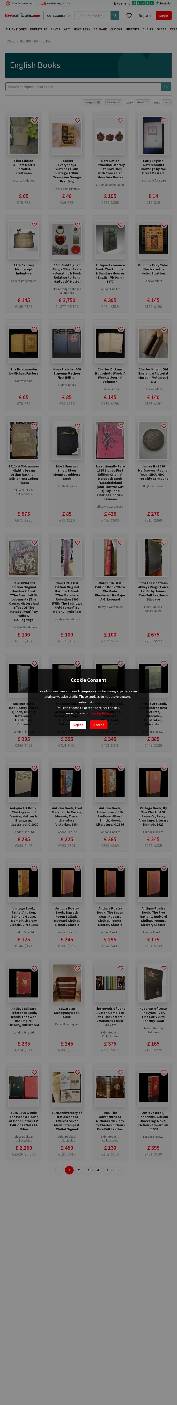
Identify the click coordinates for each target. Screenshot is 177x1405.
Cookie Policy (101, 713)
